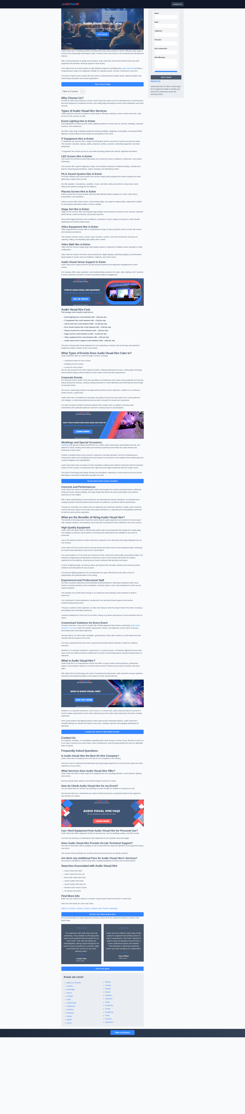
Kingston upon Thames (99, 908)
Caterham (108, 999)
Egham (69, 1020)
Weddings (65, 445)
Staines (69, 1016)
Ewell (69, 999)
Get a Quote (102, 34)
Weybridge (113, 908)
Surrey (69, 1023)
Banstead (70, 1013)
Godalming (109, 1012)
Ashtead (70, 996)
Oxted (107, 1015)
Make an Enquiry (122, 1032)
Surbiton (79, 908)
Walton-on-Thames (68, 908)
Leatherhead (71, 1003)
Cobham (87, 908)
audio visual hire (128, 68)
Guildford (108, 995)
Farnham (108, 1019)
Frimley (107, 1009)
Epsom (69, 993)
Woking (108, 982)
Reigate (108, 989)
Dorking (108, 985)
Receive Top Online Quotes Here (102, 914)
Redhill (107, 992)
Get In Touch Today (102, 84)
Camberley (109, 1005)
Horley (107, 1002)
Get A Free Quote (102, 969)
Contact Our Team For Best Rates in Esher (102, 732)
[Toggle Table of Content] (81, 91)
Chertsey (70, 1009)
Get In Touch (166, 77)
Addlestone (71, 1006)
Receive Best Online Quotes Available (102, 481)
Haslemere (109, 1022)
